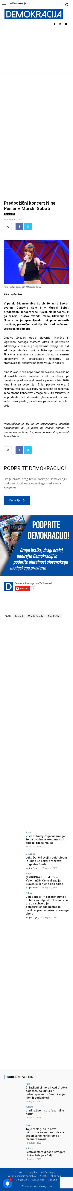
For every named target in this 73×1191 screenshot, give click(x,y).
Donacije (52, 1179)
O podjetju (31, 1172)
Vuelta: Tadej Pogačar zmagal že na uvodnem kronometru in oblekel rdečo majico (46, 839)
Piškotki (43, 1176)
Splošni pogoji (48, 1172)
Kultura (9, 214)
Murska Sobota (35, 616)
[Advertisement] (36, 112)
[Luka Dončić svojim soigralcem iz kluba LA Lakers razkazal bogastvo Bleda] (13, 860)
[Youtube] (66, 24)
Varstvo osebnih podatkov (22, 1176)
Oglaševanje (22, 1179)
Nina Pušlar (54, 616)
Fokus (29, 873)
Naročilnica (38, 1179)
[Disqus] (36, 673)
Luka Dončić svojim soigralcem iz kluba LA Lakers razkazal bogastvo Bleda (46, 861)
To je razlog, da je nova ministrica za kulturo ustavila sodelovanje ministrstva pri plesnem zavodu (45, 1134)
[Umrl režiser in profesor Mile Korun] (13, 1113)
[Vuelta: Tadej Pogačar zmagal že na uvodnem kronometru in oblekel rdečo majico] (13, 838)
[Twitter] (60, 24)
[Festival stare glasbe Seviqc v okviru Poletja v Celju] (13, 1154)
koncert (19, 616)
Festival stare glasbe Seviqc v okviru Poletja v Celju (45, 1153)
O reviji (18, 1172)
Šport (28, 832)
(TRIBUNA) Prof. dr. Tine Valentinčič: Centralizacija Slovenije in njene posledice (44, 881)
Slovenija (30, 854)
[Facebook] (54, 24)
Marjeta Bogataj (32, 868)
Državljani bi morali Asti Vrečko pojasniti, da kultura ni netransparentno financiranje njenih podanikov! (46, 1092)
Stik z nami (56, 1176)
